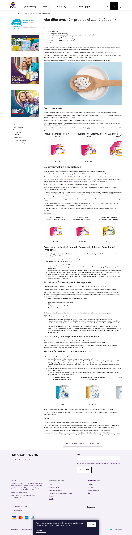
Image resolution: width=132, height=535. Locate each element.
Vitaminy (16, 130)
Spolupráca (91, 484)
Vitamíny (18, 132)
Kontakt (51, 499)
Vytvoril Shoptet (117, 529)
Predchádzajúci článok (75, 443)
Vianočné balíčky (20, 140)
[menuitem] (30, 6)
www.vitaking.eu (16, 497)
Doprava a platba (54, 487)
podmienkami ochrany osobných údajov (107, 463)
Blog (89, 493)
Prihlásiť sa (84, 470)
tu (72, 525)
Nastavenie (41, 530)
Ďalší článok (95, 443)
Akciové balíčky (18, 137)
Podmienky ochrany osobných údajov (60, 493)
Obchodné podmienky (55, 490)
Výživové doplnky (18, 127)
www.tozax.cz (23, 492)
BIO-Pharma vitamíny (22, 135)
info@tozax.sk (18, 510)
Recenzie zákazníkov (94, 490)
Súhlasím (91, 524)
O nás (50, 484)
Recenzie (52, 496)
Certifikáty (91, 487)
